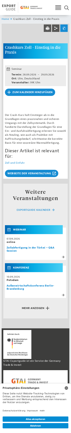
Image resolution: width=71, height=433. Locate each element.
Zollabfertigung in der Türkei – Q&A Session (30, 249)
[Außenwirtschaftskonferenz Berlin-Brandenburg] (10, 268)
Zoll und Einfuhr (15, 163)
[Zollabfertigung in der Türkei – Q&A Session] (10, 230)
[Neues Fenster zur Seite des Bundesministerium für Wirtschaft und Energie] (17, 344)
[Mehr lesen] (63, 257)
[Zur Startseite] (22, 7)
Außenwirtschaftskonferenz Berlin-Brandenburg (30, 287)
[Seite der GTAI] (35, 381)
